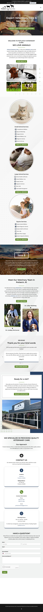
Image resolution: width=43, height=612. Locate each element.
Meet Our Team (21, 301)
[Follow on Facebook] (21, 609)
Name (3, 542)
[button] (2, 356)
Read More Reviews (21, 366)
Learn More (21, 27)
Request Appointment (21, 394)
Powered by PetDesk (20, 606)
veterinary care (28, 49)
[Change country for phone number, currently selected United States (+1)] (3, 553)
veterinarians (18, 287)
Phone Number (5, 551)
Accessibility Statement (34, 606)
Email (3, 546)
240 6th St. (21, 476)
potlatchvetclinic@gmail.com (21, 505)
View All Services (21, 144)
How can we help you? (7, 556)
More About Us (21, 61)
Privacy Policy (26, 606)
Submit (4, 572)
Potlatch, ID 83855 (21, 478)
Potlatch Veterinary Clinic (13, 49)
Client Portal (33, 2)
